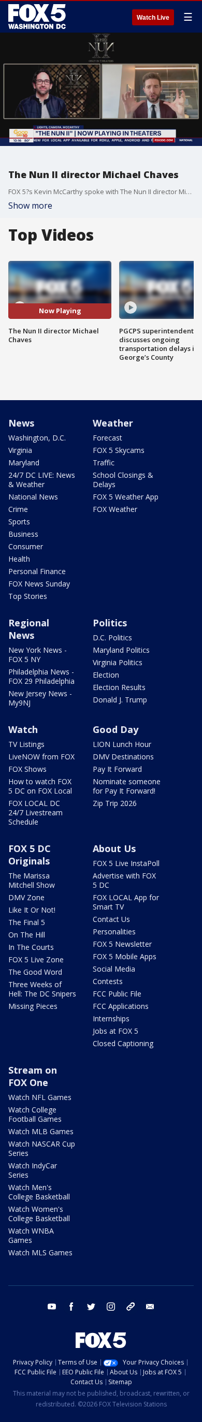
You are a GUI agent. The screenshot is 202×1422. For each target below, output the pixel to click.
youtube (52, 1306)
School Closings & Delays (123, 479)
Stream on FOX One (32, 1076)
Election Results (119, 687)
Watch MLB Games (41, 1131)
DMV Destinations (123, 756)
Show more (30, 205)
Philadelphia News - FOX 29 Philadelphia (41, 676)
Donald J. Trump (120, 700)
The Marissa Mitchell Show (31, 880)
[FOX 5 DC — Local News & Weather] (38, 16)
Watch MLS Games (40, 1252)
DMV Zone (26, 897)
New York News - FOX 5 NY (37, 654)
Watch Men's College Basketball (39, 1191)
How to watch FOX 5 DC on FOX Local (40, 786)
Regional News (28, 629)
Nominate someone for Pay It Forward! (127, 786)
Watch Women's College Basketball (39, 1213)
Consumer (25, 546)
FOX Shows (27, 769)
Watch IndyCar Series (32, 1170)
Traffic (103, 462)
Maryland (23, 462)
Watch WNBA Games (31, 1235)
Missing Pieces (32, 1006)
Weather (113, 423)
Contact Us (111, 919)
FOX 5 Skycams (119, 450)
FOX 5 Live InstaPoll (126, 863)
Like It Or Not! (31, 910)
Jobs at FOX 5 (115, 1031)
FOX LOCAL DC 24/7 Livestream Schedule (35, 812)
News (21, 423)
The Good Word (35, 972)
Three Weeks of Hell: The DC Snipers (42, 989)
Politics (110, 623)
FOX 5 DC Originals (29, 854)
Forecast (107, 438)
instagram (111, 1306)
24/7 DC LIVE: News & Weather (41, 479)
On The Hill (26, 935)
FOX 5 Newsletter (122, 944)
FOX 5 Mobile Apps (124, 956)
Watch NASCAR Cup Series (41, 1148)
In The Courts (31, 947)
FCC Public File (117, 994)
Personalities (114, 931)
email (150, 1306)
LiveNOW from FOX (41, 756)
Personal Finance (37, 571)
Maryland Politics (121, 650)
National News (33, 497)
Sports (19, 521)
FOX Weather (115, 509)
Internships (111, 1018)
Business (23, 534)
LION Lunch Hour (122, 744)
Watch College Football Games (35, 1114)
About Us (114, 848)
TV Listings (26, 744)
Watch (23, 729)
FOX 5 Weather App (125, 497)
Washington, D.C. (37, 438)
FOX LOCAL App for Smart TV (126, 902)
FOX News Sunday (39, 584)
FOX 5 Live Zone (36, 959)
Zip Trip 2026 (115, 803)
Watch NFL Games (39, 1097)
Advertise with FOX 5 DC (124, 880)
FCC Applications (121, 1006)
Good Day (115, 729)
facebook (71, 1306)
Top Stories (27, 596)
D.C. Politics (112, 637)
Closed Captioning (123, 1043)
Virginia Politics (117, 662)
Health (19, 559)
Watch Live (153, 17)
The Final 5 (26, 922)
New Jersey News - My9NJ (40, 698)
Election (106, 675)
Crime (18, 509)
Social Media (114, 969)
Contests (108, 981)
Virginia (20, 450)
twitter (91, 1306)
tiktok (130, 1306)
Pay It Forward (117, 769)
